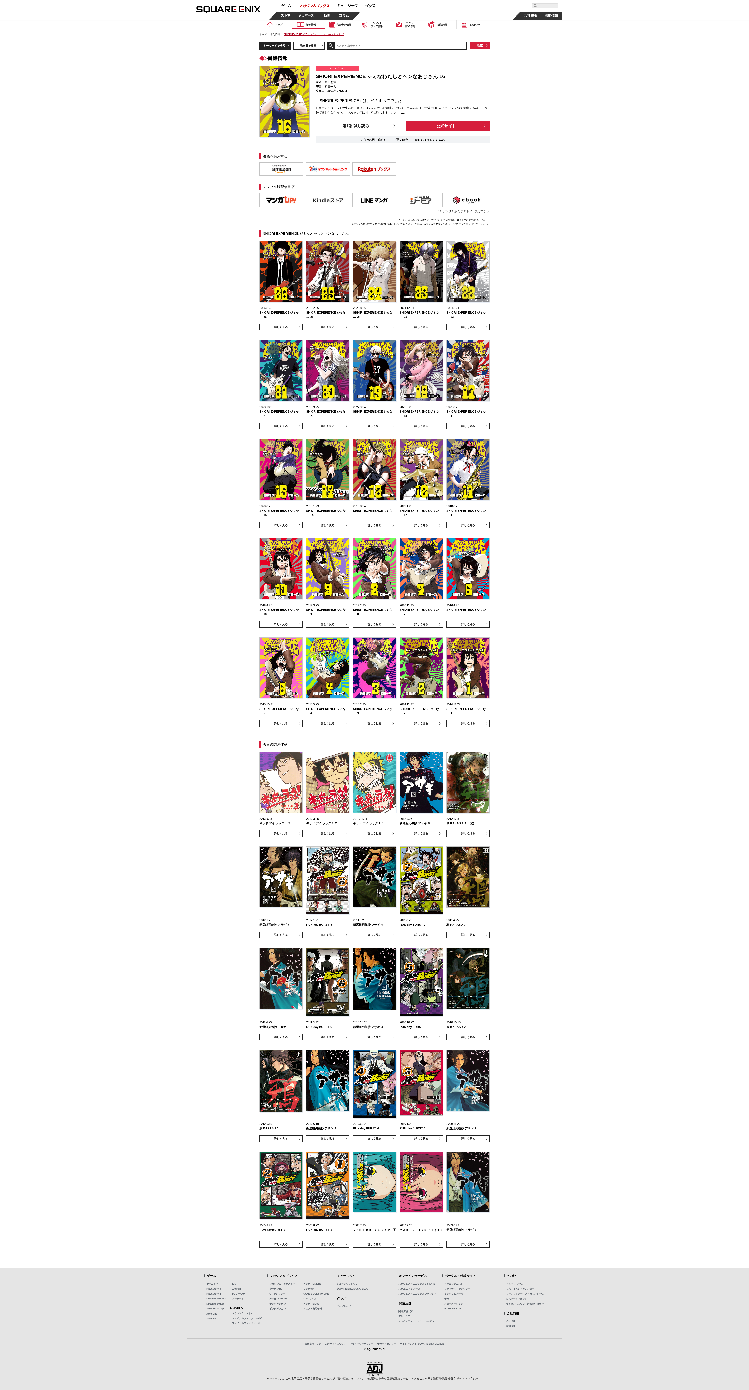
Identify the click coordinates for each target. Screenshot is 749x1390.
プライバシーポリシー (361, 1343)
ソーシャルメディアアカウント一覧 (525, 1293)
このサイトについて (335, 1343)
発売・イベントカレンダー (520, 1288)
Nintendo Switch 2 (216, 1298)
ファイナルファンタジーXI (246, 1323)
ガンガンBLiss (311, 1303)
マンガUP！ (309, 1288)
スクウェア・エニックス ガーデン (416, 1321)
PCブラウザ (238, 1293)
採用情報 (511, 1326)
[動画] (326, 16)
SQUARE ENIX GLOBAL (431, 1343)
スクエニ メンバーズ (409, 1288)
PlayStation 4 (213, 1293)
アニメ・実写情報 (312, 1308)
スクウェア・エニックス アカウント (417, 1293)
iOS (234, 1284)
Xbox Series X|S (215, 1308)
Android (236, 1288)
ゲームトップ (213, 1284)
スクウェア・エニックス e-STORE (416, 1284)
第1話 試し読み (356, 126)
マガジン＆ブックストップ (283, 1284)
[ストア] (285, 16)
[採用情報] (551, 16)
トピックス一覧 (514, 1284)
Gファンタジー (277, 1293)
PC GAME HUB (452, 1308)
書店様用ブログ (313, 1343)
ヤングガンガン (277, 1303)
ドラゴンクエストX (242, 1313)
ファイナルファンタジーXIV (247, 1318)
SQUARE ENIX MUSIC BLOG (352, 1288)
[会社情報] (530, 16)
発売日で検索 (308, 45)
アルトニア (404, 1316)
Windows (211, 1318)
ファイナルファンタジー (457, 1288)
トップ (262, 34)
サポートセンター (386, 1343)
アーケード (238, 1298)
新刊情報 (275, 34)
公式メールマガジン (516, 1298)
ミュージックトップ (347, 1284)
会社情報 (511, 1321)
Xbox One (211, 1313)
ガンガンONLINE (312, 1284)
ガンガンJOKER (278, 1298)
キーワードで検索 (274, 45)
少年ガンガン (276, 1288)
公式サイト (446, 126)
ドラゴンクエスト (453, 1284)
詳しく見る (281, 327)
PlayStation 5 (213, 1288)
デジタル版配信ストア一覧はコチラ (466, 211)
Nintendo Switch (215, 1303)
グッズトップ (344, 1306)
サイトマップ (407, 1343)
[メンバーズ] (306, 16)
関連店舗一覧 (405, 1311)
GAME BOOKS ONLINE (316, 1293)
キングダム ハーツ (454, 1293)
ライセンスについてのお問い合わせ (525, 1303)
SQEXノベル (310, 1298)
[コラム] (344, 16)
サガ (446, 1298)
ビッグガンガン (277, 1308)
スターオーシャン (453, 1303)
